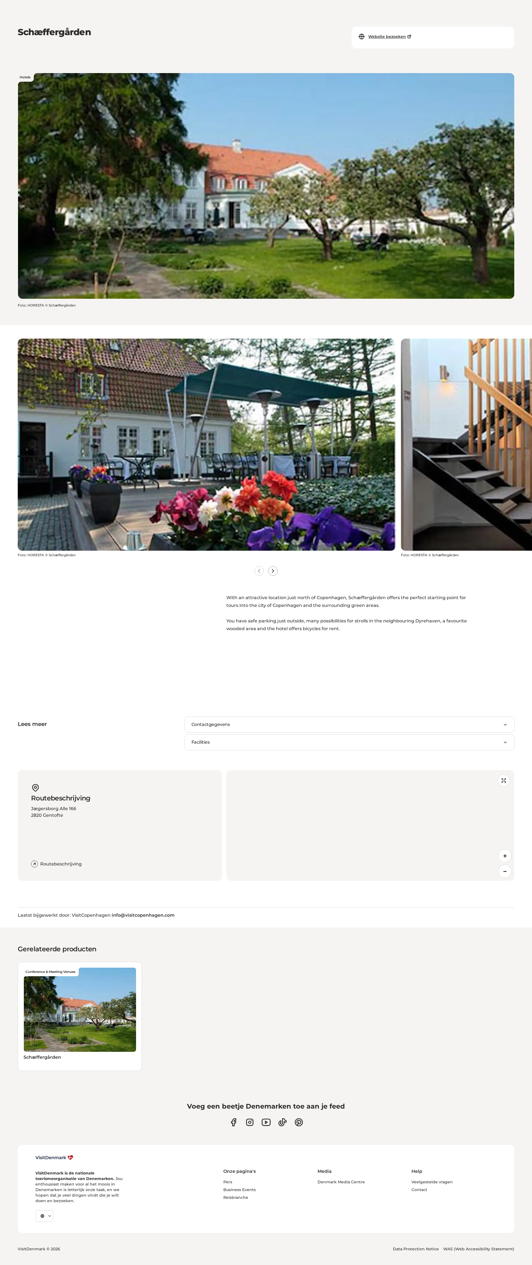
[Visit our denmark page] (233, 1122)
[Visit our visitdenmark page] (266, 1122)
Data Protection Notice (416, 1248)
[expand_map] (504, 780)
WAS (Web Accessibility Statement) (478, 1248)
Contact (419, 1189)
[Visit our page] (250, 1122)
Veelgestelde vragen (432, 1181)
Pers (227, 1181)
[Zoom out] (504, 871)
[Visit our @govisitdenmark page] (282, 1122)
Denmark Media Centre (341, 1181)
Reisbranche (235, 1197)
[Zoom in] (504, 855)
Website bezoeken (387, 36)
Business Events (239, 1189)
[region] (370, 825)
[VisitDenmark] (54, 1157)
